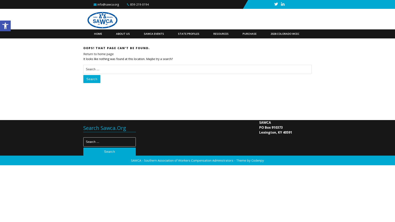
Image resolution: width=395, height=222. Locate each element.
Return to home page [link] (98, 54)
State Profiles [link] (188, 34)
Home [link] (98, 34)
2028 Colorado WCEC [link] (285, 34)
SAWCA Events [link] (154, 34)
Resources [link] (221, 34)
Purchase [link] (250, 34)
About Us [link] (123, 34)
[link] (5, 26)
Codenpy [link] (257, 160)
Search (91, 79)
